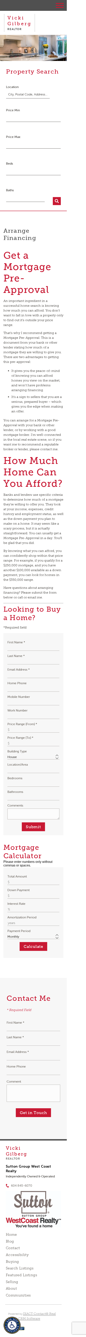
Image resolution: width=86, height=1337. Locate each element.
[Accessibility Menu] (12, 1325)
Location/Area (17, 764)
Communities (18, 1295)
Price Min (13, 110)
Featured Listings (21, 1275)
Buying (12, 1261)
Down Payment (18, 890)
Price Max (13, 137)
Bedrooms (14, 778)
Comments (15, 805)
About (11, 1288)
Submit (33, 826)
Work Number (17, 710)
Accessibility (17, 1255)
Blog (10, 1241)
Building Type (17, 751)
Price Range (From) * (22, 724)
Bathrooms (15, 792)
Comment (14, 1081)
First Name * (16, 642)
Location (12, 87)
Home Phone (17, 683)
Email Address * (18, 669)
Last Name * (16, 656)
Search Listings (19, 1268)
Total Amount (17, 876)
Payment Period (18, 931)
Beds (9, 163)
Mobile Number (18, 697)
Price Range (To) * (20, 738)
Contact (13, 1248)
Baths (10, 190)
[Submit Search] (57, 201)
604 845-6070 (21, 1185)
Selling (12, 1282)
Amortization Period (21, 917)
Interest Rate (16, 904)
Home (11, 1234)
